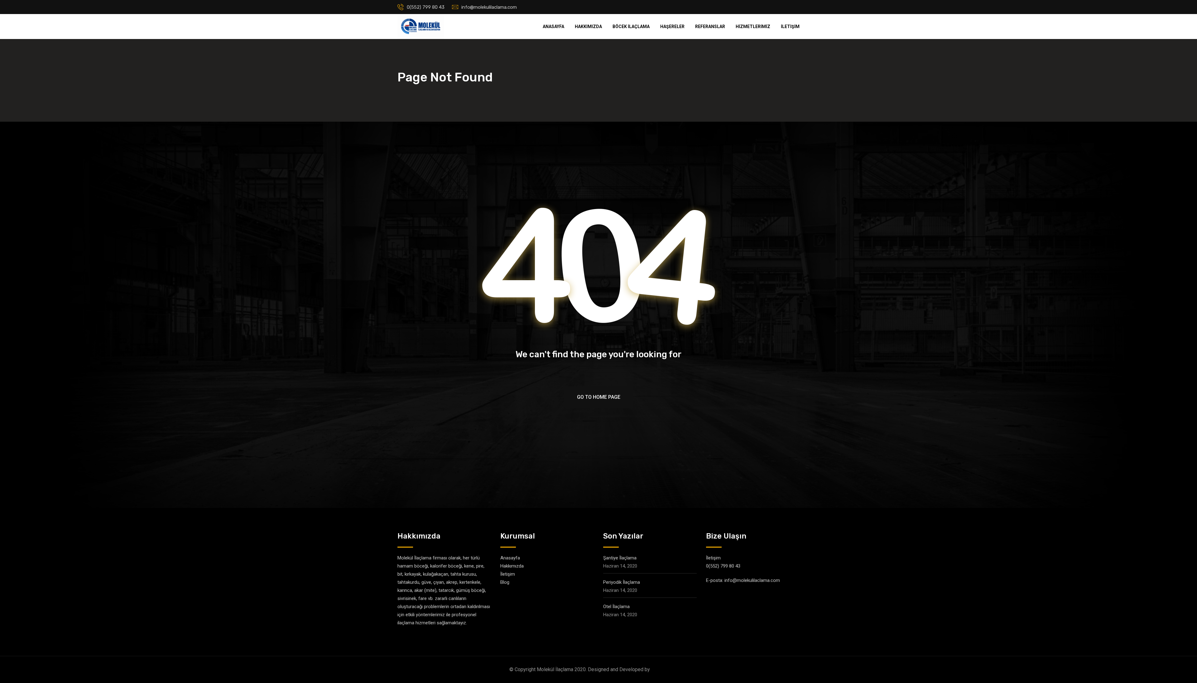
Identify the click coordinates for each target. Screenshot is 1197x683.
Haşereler (672, 26)
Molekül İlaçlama (669, 669)
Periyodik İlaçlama (621, 582)
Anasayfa (553, 26)
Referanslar (710, 26)
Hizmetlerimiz (753, 26)
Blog (504, 582)
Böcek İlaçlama (631, 26)
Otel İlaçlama (616, 606)
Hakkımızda (588, 26)
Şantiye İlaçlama (620, 558)
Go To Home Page (598, 397)
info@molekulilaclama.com (489, 7)
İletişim (790, 26)
